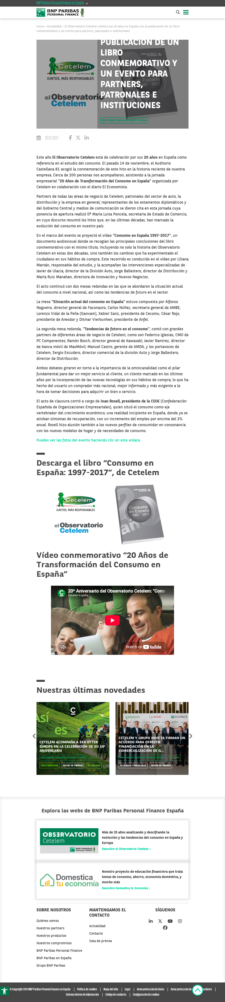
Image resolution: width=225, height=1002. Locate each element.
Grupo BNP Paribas (50, 966)
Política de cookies (87, 989)
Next (190, 736)
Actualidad (54, 26)
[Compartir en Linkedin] (86, 138)
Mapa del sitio (110, 989)
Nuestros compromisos (54, 943)
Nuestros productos (51, 936)
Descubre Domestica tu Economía (125, 888)
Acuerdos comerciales (133, 766)
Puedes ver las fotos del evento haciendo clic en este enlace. (88, 440)
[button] (4, 991)
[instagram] (180, 921)
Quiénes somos (47, 921)
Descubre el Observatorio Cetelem (125, 849)
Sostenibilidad (49, 766)
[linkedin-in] (151, 921)
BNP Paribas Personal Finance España (124, 120)
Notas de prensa (73, 766)
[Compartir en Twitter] (78, 138)
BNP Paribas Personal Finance (59, 951)
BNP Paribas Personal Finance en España (60, 3)
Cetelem (95, 758)
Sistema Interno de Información (82, 995)
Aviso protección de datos (150, 989)
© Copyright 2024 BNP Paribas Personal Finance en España (40, 989)
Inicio (40, 26)
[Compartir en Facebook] (70, 138)
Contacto (96, 934)
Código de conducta (115, 995)
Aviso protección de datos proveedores (191, 989)
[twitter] (160, 921)
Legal (127, 989)
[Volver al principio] (197, 991)
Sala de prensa (100, 941)
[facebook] (165, 928)
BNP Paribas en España (53, 958)
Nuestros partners (50, 928)
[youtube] (170, 921)
